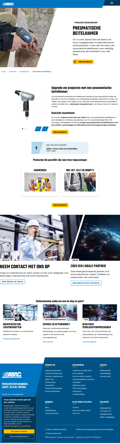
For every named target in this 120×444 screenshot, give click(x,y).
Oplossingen (78, 365)
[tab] (22, 128)
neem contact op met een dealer (86, 283)
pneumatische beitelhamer (87, 30)
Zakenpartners (105, 408)
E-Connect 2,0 (105, 411)
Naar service (48, 342)
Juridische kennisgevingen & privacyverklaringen (94, 429)
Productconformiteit (53, 433)
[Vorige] (38, 129)
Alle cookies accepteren (19, 431)
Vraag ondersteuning (11, 339)
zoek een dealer (85, 61)
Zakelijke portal (106, 414)
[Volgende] (45, 129)
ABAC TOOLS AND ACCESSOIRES (61, 149)
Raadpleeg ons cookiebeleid (20, 426)
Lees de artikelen (89, 342)
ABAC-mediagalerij (107, 417)
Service (103, 365)
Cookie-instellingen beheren (56, 429)
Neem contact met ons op (12, 281)
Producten (50, 365)
